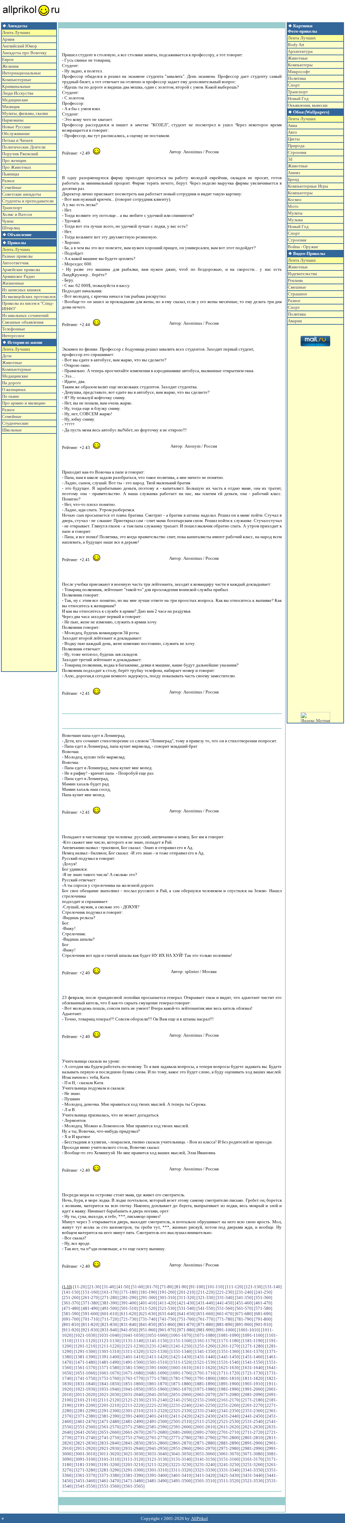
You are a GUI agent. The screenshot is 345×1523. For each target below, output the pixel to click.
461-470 (263, 1302)
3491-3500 (181, 1480)
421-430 (186, 1302)
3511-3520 (229, 1480)
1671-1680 (133, 1372)
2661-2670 (133, 1432)
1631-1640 (253, 1367)
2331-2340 (205, 1410)
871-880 (205, 1324)
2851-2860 (157, 1443)
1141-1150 (157, 1340)
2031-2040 (133, 1394)
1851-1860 (133, 1383)
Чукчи (7, 221)
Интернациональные (21, 72)
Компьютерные (16, 79)
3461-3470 (109, 1480)
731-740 (148, 1319)
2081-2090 (253, 1394)
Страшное (297, 293)
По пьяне (10, 396)
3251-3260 (253, 1464)
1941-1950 (133, 1389)
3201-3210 (133, 1464)
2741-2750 (109, 1437)
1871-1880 (181, 1383)
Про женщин (14, 160)
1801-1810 (229, 1378)
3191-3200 (109, 1464)
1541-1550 (253, 1362)
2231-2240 (181, 1405)
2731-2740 (85, 1437)
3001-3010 (85, 1453)
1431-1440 (205, 1356)
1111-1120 (85, 1340)
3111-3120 (133, 1459)
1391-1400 (109, 1356)
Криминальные (16, 86)
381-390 (109, 1302)
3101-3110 (109, 1459)
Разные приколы (17, 256)
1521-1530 (205, 1362)
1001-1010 (249, 1329)
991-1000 (226, 1329)
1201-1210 (85, 1346)
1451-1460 (253, 1356)
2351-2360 (253, 1410)
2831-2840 (109, 1443)
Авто (292, 132)
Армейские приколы (21, 269)
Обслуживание (16, 133)
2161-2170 (229, 1399)
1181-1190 (253, 1340)
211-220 (205, 1292)
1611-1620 (205, 1367)
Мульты (295, 213)
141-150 (71, 1292)
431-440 (205, 1302)
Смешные (297, 287)
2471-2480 (109, 1421)
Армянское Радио (18, 276)
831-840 (128, 1324)
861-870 (186, 1324)
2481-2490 (133, 1421)
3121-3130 (157, 1459)
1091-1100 (253, 1335)
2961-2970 (205, 1448)
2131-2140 (157, 1399)
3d (290, 159)
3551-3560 (109, 1486)
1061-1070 (181, 1335)
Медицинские (15, 99)
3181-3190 (85, 1464)
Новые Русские (16, 126)
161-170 (109, 1292)
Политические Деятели (23, 147)
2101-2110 (85, 1399)
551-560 (224, 1308)
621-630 (148, 1313)
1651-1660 (85, 1372)
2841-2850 (133, 1443)
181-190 (148, 1292)
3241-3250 (229, 1464)
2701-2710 (229, 1432)
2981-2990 (253, 1448)
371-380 (90, 1302)
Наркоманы (13, 120)
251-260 (71, 1297)
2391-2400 (133, 1416)
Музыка (295, 219)
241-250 (263, 1292)
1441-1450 (229, 1356)
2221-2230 (157, 1405)
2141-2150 (181, 1399)
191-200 (167, 1292)
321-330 (205, 1297)
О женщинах (14, 389)
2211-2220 (133, 1405)
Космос (295, 199)
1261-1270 (229, 1346)
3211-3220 (157, 1464)
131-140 (272, 1286)
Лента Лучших (16, 32)
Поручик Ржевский (20, 153)
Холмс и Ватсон (17, 214)
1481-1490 (109, 1362)
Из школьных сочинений (25, 315)
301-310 (167, 1297)
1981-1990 (229, 1389)
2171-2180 (253, 1399)
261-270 (90, 1297)
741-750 (167, 1319)
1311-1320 (133, 1351)
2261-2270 (253, 1405)
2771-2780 (181, 1437)
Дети (6, 355)
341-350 (244, 1297)
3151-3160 (229, 1459)
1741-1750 (85, 1378)
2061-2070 (205, 1394)
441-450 (224, 1302)
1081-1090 (229, 1335)
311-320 (186, 1297)
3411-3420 (205, 1475)
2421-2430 (205, 1416)
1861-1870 (157, 1383)
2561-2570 (109, 1426)
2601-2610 (205, 1426)
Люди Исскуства (17, 93)
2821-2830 (85, 1443)
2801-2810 (253, 1437)
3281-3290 (109, 1469)
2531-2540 (253, 1421)
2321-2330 (181, 1410)
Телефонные (13, 328)
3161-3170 (253, 1459)
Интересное (13, 335)
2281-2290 (85, 1410)
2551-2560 (85, 1426)
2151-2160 (205, 1399)
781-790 (244, 1319)
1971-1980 (205, 1389)
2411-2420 (181, 1416)
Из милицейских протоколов (29, 296)
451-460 (244, 1302)
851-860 (167, 1324)
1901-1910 (253, 1383)
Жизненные (13, 283)
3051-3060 (205, 1453)
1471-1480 (85, 1362)
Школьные (12, 429)
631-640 (167, 1313)
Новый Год (298, 98)
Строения (297, 152)
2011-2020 (85, 1394)
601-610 (109, 1313)
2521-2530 (229, 1421)
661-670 (224, 1313)
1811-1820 (253, 1378)
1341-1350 (205, 1351)
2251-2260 (229, 1405)
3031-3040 (157, 1453)
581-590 (71, 1313)
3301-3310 (157, 1469)
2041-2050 (157, 1394)
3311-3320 (181, 1469)
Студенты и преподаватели (28, 200)
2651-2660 (109, 1432)
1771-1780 (157, 1378)
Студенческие (15, 423)
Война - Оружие (303, 246)
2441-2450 (253, 1416)
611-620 (128, 1313)
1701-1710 (205, 1372)
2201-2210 (109, 1405)
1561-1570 (85, 1367)
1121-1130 (109, 1340)
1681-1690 (157, 1372)
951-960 (148, 1329)
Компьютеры (300, 64)
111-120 (234, 1286)
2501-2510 (181, 1421)
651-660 (205, 1313)
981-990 (205, 1329)
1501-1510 (157, 1362)
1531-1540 (229, 1362)
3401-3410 (181, 1475)
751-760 (186, 1319)
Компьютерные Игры (308, 186)
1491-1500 (133, 1362)
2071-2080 (229, 1394)
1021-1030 (85, 1335)
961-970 (167, 1329)
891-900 (244, 1324)
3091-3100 (85, 1459)
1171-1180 (229, 1340)
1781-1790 (181, 1378)
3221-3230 (181, 1464)
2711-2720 (253, 1432)
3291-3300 (133, 1469)
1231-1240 (157, 1346)
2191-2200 (85, 1405)
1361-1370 (253, 1351)
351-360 (263, 1297)
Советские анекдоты (21, 194)
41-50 (123, 1286)
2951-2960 (181, 1448)
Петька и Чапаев (17, 140)
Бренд (293, 179)
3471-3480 (133, 1480)
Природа (296, 145)
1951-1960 (157, 1389)
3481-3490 (157, 1480)
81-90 (181, 1286)
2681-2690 (181, 1432)
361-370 (71, 1302)
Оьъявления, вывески (307, 105)
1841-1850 (109, 1383)
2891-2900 (253, 1443)
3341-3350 (253, 1469)
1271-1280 (253, 1346)
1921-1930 (85, 1389)
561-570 (244, 1308)
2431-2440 (229, 1416)
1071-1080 (205, 1335)
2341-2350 (229, 1410)
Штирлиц (11, 227)
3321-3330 (205, 1469)
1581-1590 (133, 1367)
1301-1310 (109, 1351)
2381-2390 (109, 1416)
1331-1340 (181, 1351)
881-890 (224, 1324)
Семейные (12, 187)
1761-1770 (133, 1378)
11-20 (79, 1286)
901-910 (263, 1324)
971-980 (186, 1329)
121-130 (253, 1286)
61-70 (152, 1286)
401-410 (148, 1302)
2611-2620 (229, 1426)
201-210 (186, 1292)
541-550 (205, 1308)
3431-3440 (253, 1475)
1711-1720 (229, 1372)
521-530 (167, 1308)
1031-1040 (109, 1335)
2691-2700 (205, 1432)
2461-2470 (85, 1421)
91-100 (196, 1286)
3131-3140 (181, 1459)
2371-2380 (85, 1416)
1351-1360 (229, 1351)
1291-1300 (85, 1351)
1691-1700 (181, 1372)
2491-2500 (157, 1421)
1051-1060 (157, 1335)
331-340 (224, 1297)
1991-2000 (253, 1389)
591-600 (90, 1313)
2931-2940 (133, 1448)
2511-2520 (205, 1421)
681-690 (263, 1313)
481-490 (90, 1308)
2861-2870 (181, 1443)
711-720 (109, 1319)
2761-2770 (157, 1437)
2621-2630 (253, 1426)
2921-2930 (109, 1448)
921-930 (90, 1329)
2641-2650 (85, 1432)
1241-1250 (181, 1346)
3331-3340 (229, 1469)
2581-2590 (157, 1426)
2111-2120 (109, 1399)
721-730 (128, 1319)
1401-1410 (133, 1356)
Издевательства (302, 273)
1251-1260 (205, 1346)
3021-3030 (133, 1453)
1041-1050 (133, 1335)
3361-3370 (85, 1475)
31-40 (108, 1286)
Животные (12, 362)
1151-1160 (181, 1340)
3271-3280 (85, 1469)
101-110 (215, 1286)
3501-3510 (205, 1480)
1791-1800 (205, 1378)
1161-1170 (205, 1340)
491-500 (109, 1308)
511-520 (148, 1308)
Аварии (295, 320)
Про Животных (16, 167)
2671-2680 (157, 1432)
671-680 (244, 1313)
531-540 (186, 1308)
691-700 (71, 1319)
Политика (297, 78)
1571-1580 (109, 1367)
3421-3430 (229, 1475)
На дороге (11, 382)
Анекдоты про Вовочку (24, 52)
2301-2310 (133, 1410)
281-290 (128, 1297)
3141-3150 (205, 1459)
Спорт (294, 85)
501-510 (128, 1308)
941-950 (128, 1329)
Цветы (294, 138)
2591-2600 (181, 1426)
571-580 (263, 1308)
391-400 (128, 1302)
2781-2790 (205, 1437)
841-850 (148, 1324)
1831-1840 (85, 1383)
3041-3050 (181, 1453)
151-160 (90, 1292)
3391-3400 (157, 1475)
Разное (8, 180)
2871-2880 (205, 1443)
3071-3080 (253, 1453)
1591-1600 (157, 1367)
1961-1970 (181, 1389)
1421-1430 (181, 1356)
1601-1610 (181, 1367)
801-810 (71, 1324)
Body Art (296, 44)
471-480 (71, 1308)
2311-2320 (157, 1410)
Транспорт (12, 207)
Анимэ (294, 172)
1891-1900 (229, 1383)
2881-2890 (229, 1443)
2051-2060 (181, 1394)
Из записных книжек (21, 289)
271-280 (109, 1297)
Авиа (292, 125)
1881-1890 (205, 1383)
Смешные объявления (22, 322)
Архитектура (300, 51)
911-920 (71, 1329)
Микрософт (299, 71)
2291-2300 (109, 1410)
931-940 (109, 1329)
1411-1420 (157, 1356)
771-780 (224, 1319)
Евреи (7, 59)
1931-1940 (109, 1389)
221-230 (224, 1292)
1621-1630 (229, 1367)
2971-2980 (229, 1448)
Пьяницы (10, 173)
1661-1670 (109, 1372)
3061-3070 (229, 1453)
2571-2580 (133, 1426)
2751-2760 (133, 1437)
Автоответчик (15, 262)
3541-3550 (85, 1486)
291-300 (148, 1297)
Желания (10, 66)
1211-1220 (109, 1346)
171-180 (128, 1292)
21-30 (94, 1286)
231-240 (244, 1292)
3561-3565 (133, 1486)
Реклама (295, 280)
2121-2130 (133, 1399)
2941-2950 (157, 1448)
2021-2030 (109, 1394)
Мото (293, 206)
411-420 (167, 1302)
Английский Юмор (19, 45)
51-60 (137, 1286)
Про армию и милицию (23, 403)
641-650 (186, 1313)
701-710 (90, 1319)
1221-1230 (133, 1346)
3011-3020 (109, 1453)
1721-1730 (253, 1372)
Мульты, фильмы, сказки (25, 113)
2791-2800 (229, 1437)
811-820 (90, 1324)
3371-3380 (109, 1475)
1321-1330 (157, 1351)
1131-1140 (133, 1340)
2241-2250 (205, 1405)
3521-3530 (253, 1480)
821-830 (109, 1324)
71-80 (166, 1286)
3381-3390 (133, 1475)
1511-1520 (181, 1362)
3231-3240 (205, 1464)
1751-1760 (109, 1378)
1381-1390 (85, 1356)
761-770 (205, 1319)
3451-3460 (85, 1480)
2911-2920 (85, 1448)
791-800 (263, 1319)
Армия (8, 39)
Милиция (11, 106)
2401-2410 (157, 1416)
